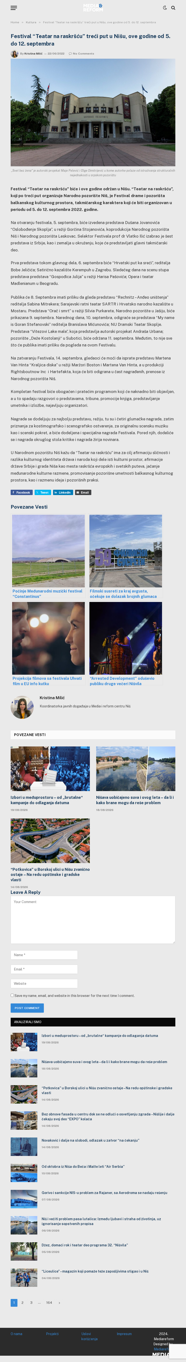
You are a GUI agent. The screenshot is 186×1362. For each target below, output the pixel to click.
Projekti (52, 1334)
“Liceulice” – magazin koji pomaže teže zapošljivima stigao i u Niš (95, 1271)
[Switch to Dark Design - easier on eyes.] (165, 8)
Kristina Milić (33, 53)
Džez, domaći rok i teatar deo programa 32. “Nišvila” (85, 1245)
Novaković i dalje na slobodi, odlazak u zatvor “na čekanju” (90, 1140)
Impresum (124, 1334)
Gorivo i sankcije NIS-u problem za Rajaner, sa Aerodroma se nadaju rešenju (104, 1193)
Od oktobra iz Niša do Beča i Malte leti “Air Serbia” (83, 1167)
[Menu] (14, 7)
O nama (16, 1334)
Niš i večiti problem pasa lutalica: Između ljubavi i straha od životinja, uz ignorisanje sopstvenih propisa (101, 1221)
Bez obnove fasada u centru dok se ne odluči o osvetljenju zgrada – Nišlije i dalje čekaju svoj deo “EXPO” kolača (108, 1116)
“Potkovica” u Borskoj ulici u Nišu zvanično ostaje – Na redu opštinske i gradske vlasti (50, 874)
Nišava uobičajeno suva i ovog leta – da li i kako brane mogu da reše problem (135, 800)
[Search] (172, 7)
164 (49, 1303)
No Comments (83, 53)
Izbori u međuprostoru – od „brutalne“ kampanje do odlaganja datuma (47, 800)
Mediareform (164, 1349)
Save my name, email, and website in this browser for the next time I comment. (75, 996)
